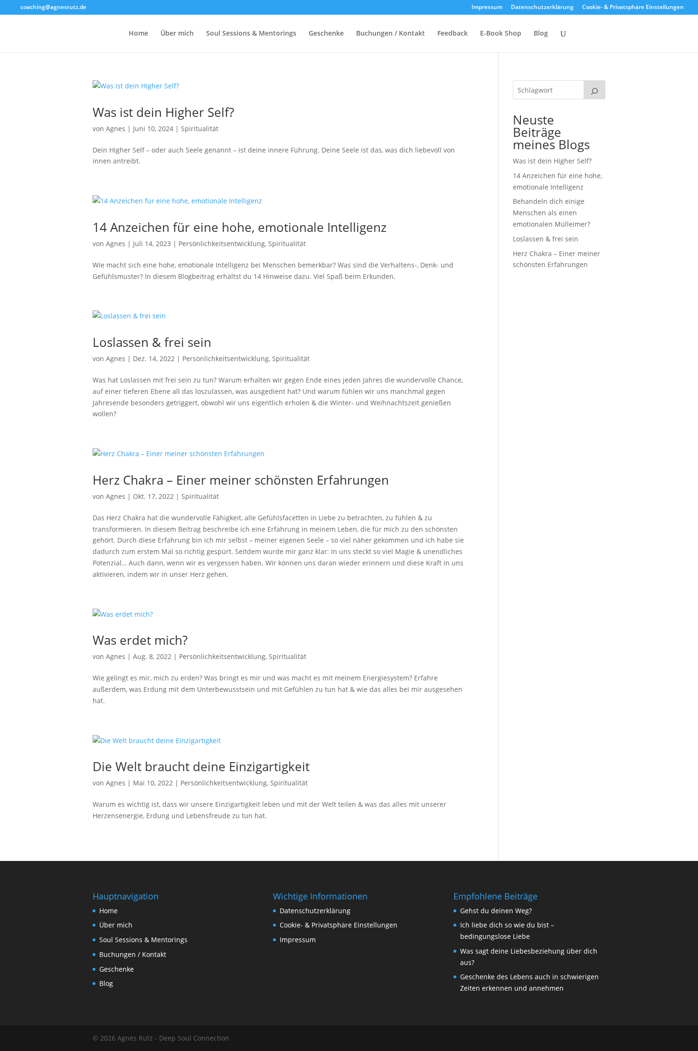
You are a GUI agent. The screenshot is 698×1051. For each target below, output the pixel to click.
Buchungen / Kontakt (390, 34)
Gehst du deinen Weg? (496, 910)
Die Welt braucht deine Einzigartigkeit (201, 766)
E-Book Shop (500, 34)
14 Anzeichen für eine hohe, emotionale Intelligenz (240, 227)
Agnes (115, 128)
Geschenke (326, 34)
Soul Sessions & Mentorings (251, 34)
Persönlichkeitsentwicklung (222, 243)
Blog (541, 34)
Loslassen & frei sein (152, 342)
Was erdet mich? (140, 640)
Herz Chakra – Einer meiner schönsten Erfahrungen (241, 479)
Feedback (452, 34)
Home (138, 34)
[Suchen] (594, 89)
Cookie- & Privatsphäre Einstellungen (633, 7)
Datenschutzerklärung (542, 7)
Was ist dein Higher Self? (163, 112)
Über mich (177, 34)
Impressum (487, 7)
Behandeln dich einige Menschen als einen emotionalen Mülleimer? (551, 213)
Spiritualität (199, 128)
